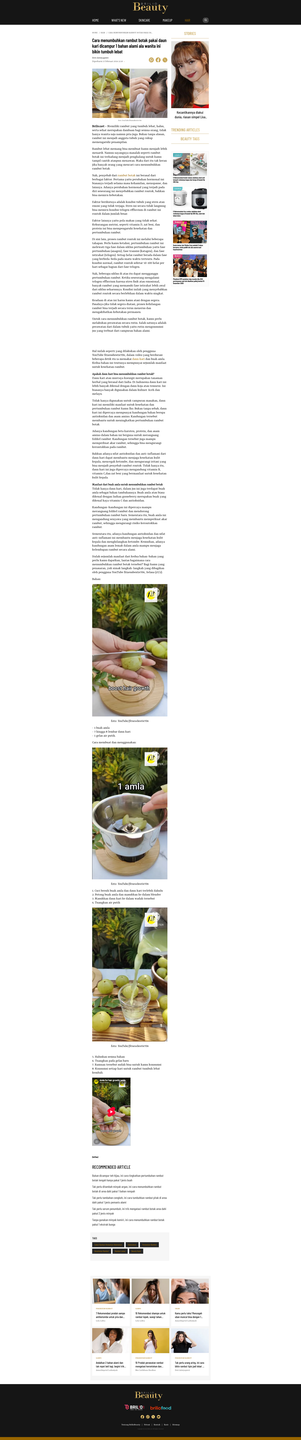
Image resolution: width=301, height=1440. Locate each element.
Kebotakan (132, 1244)
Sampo (138, 1309)
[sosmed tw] (153, 1417)
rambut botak (126, 175)
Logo (150, 8)
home (95, 20)
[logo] (134, 1408)
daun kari (138, 359)
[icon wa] (151, 60)
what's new (118, 20)
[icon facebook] (158, 60)
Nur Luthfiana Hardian (145, 1370)
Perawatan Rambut (149, 1244)
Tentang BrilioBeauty (130, 1425)
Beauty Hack (136, 1251)
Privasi (147, 1425)
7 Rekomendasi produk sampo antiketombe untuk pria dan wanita (110, 1316)
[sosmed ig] (148, 1417)
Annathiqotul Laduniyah (186, 1321)
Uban (177, 1309)
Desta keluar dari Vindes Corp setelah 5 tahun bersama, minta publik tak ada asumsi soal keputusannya (188, 247)
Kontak (157, 1425)
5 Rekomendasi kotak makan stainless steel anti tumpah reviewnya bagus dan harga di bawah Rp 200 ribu (189, 180)
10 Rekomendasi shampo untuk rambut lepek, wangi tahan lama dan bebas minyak (150, 1316)
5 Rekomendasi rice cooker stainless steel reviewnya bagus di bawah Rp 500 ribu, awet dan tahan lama (189, 213)
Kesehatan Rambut (102, 1251)
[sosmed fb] (142, 1417)
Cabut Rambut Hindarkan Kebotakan (108, 1244)
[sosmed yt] (158, 1417)
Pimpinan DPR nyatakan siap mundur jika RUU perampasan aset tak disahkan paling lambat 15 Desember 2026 (188, 281)
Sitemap (176, 1425)
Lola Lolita (100, 1321)
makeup (167, 20)
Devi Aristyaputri (100, 58)
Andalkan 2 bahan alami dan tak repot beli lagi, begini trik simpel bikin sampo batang (110, 1366)
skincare (144, 20)
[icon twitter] (164, 60)
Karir (166, 1425)
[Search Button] (206, 20)
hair (187, 20)
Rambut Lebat (120, 1251)
